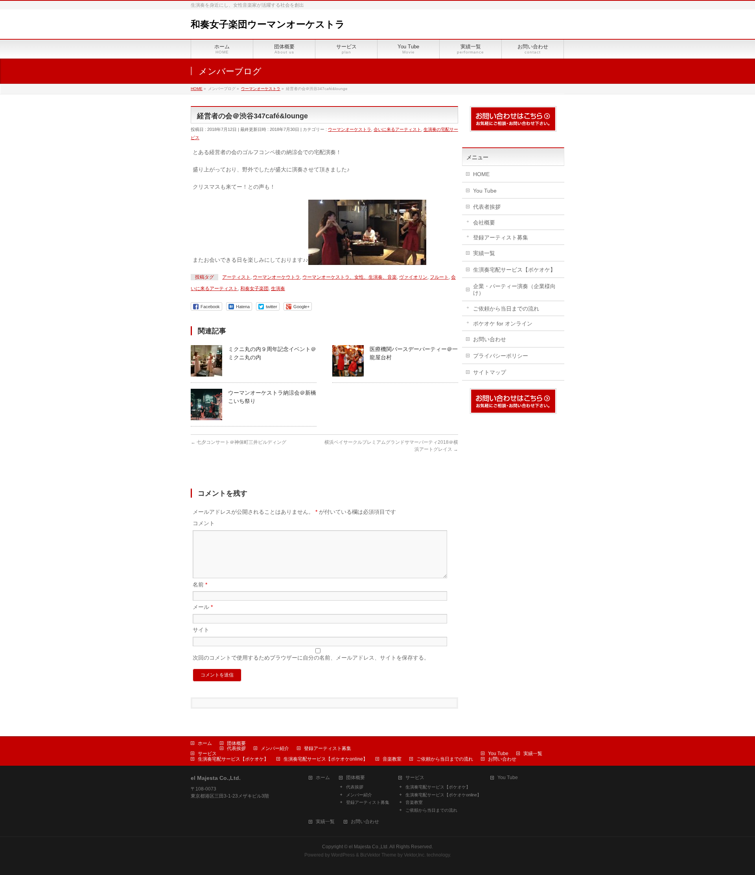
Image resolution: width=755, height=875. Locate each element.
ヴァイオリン (413, 277)
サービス (207, 753)
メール (203, 607)
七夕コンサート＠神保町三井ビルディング (238, 442)
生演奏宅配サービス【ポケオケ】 (514, 270)
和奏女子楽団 (254, 288)
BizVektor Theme (378, 855)
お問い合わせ (489, 339)
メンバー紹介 (275, 748)
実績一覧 (484, 253)
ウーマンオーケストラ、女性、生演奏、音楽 (349, 277)
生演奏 (278, 288)
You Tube (485, 191)
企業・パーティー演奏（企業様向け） (514, 289)
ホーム (205, 743)
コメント (204, 523)
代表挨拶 (236, 748)
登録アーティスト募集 (500, 237)
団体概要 (236, 743)
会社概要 (484, 222)
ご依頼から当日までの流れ (506, 308)
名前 (200, 584)
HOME (481, 174)
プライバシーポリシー (500, 356)
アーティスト (236, 277)
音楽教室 (392, 759)
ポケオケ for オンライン (502, 323)
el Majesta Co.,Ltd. (369, 846)
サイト (201, 630)
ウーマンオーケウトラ (276, 277)
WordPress (343, 855)
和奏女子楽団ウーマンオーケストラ (268, 24)
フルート (439, 277)
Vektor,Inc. (414, 855)
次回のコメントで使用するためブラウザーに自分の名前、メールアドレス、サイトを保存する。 (311, 657)
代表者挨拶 (487, 207)
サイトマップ (489, 372)
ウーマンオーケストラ (349, 129)
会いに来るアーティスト (397, 129)
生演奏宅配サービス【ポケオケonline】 (326, 759)
